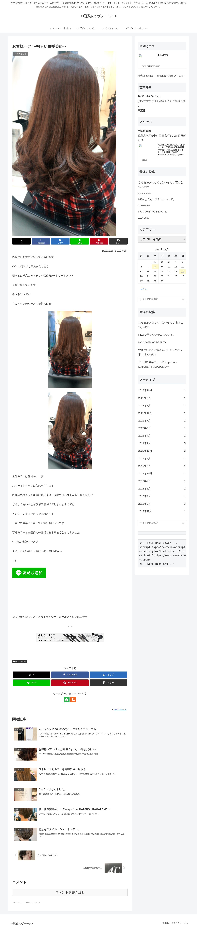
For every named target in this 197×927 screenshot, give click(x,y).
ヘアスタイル (20, 661)
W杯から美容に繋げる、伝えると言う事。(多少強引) (160, 352)
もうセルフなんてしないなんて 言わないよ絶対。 (160, 185)
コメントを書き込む (70, 892)
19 (182, 271)
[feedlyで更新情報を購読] (67, 699)
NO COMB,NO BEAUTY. (153, 211)
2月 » (144, 288)
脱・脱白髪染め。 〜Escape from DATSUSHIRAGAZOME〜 (157, 364)
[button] (118, 241)
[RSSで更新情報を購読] (73, 699)
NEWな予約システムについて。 (157, 199)
